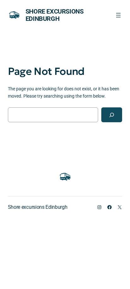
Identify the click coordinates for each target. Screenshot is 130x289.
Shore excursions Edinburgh (55, 15)
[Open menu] (118, 15)
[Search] (111, 114)
